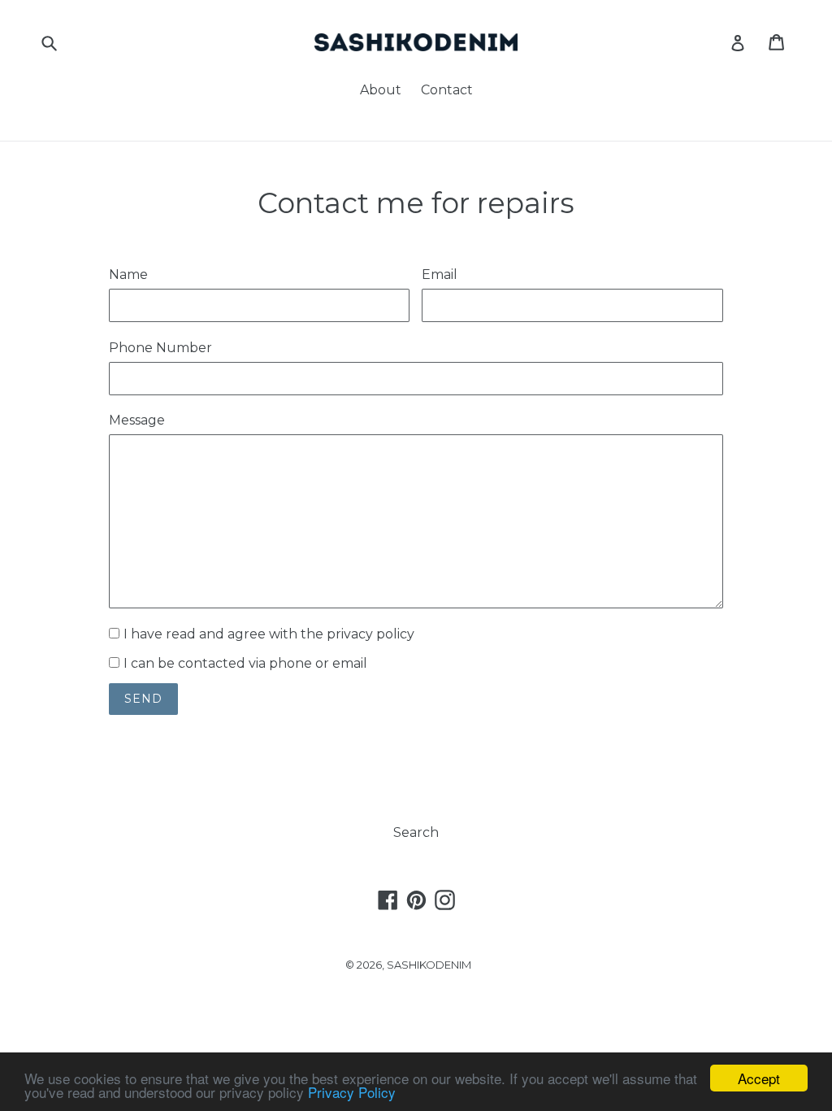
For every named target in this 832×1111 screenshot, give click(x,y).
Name (128, 274)
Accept (759, 1078)
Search (416, 832)
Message (137, 420)
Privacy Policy (352, 1092)
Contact (447, 90)
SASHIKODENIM (429, 964)
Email (439, 274)
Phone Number (160, 347)
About (380, 90)
